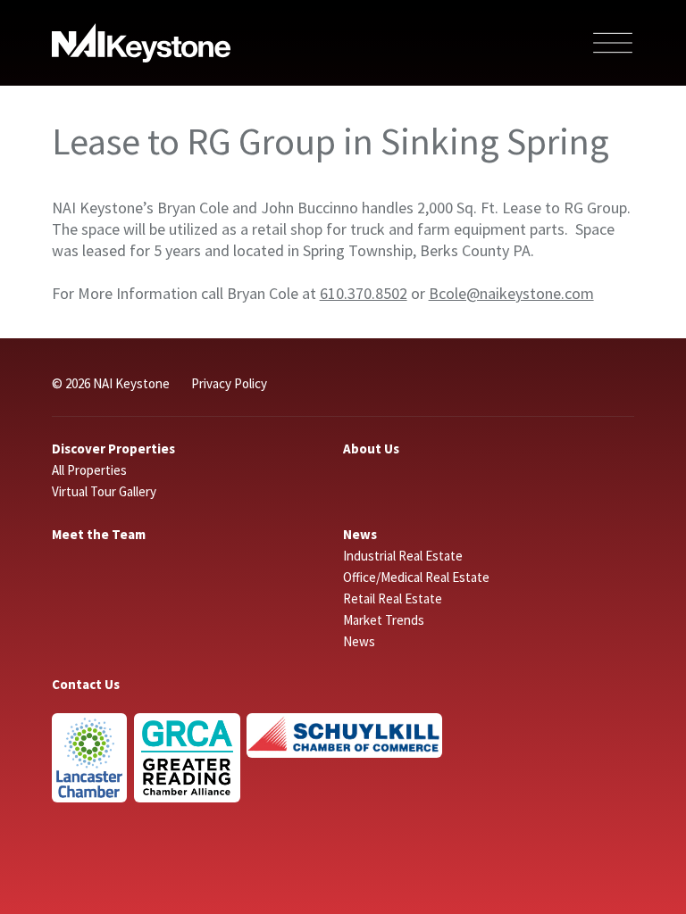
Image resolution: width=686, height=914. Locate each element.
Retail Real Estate (392, 598)
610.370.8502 (363, 293)
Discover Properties (113, 448)
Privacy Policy (229, 383)
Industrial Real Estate (403, 555)
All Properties (89, 469)
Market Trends (383, 619)
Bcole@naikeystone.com (511, 293)
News (360, 534)
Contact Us (86, 684)
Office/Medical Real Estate (416, 577)
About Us (371, 448)
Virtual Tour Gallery (104, 491)
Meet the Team (99, 534)
